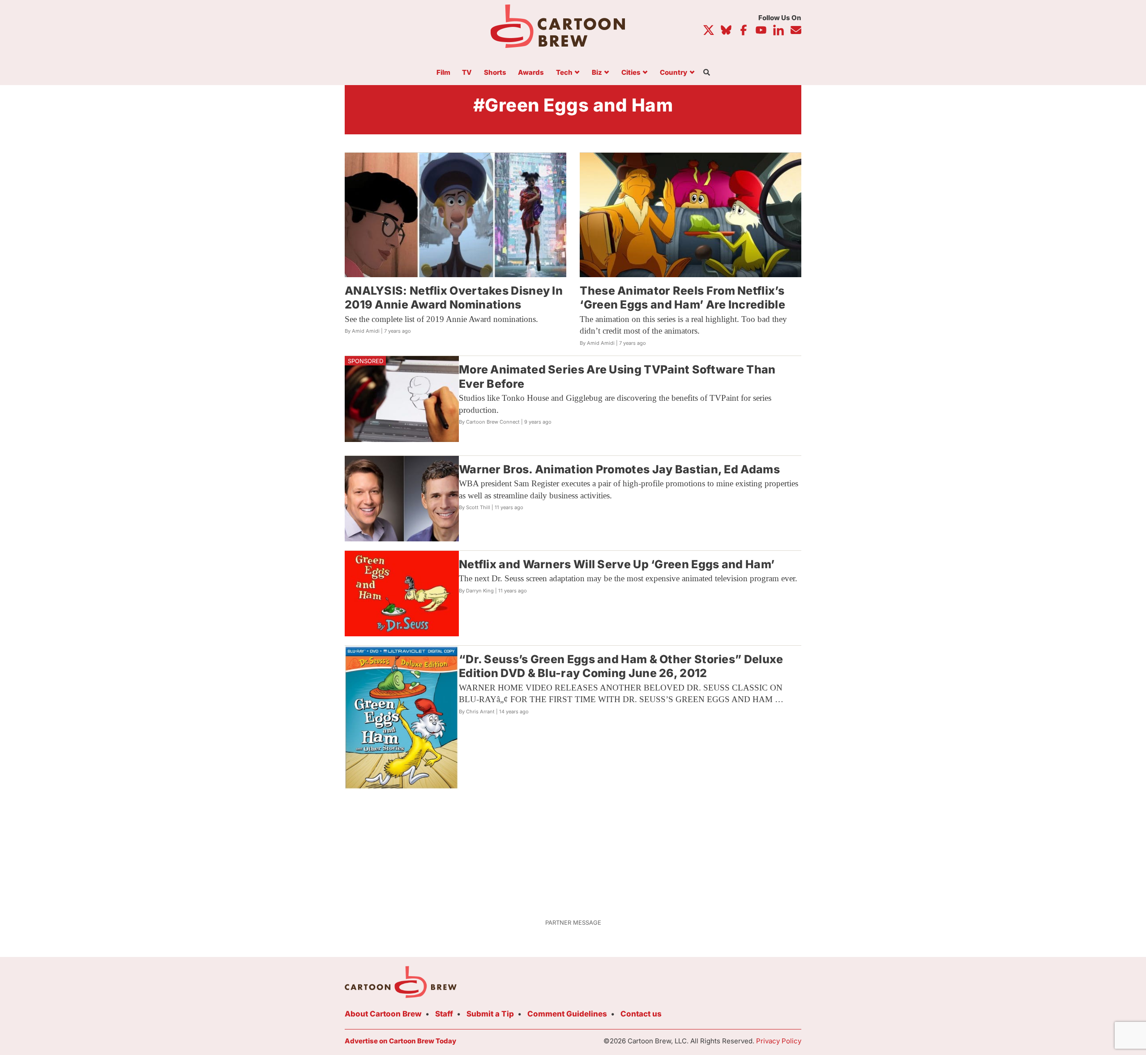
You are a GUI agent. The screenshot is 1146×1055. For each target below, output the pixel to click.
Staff (444, 1013)
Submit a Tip (490, 1013)
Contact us (641, 1013)
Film (443, 73)
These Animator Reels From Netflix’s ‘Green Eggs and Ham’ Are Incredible (682, 297)
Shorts (495, 73)
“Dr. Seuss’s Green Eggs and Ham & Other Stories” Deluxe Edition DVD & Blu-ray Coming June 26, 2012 (621, 666)
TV (467, 73)
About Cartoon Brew (383, 1013)
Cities (631, 73)
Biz (597, 73)
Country (673, 73)
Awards (531, 73)
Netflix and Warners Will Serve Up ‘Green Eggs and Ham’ (616, 564)
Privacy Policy (778, 1041)
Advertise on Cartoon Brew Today (400, 1041)
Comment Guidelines (567, 1013)
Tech (564, 73)
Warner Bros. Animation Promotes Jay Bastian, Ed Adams (619, 469)
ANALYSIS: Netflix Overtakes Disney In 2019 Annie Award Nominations (454, 297)
